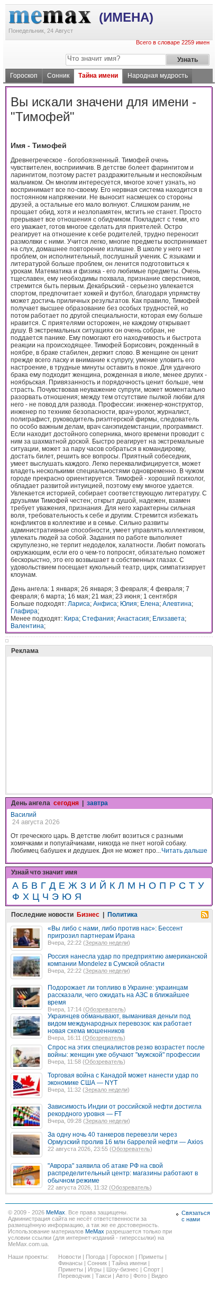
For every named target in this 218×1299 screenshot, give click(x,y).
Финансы (70, 1263)
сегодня (66, 803)
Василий (24, 814)
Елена (149, 603)
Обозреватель (104, 1009)
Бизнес (88, 914)
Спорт (151, 1269)
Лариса (79, 603)
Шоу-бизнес (122, 1269)
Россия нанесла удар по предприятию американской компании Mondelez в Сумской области (127, 960)
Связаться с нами (195, 1216)
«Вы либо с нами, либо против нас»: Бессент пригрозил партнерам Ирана (115, 932)
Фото (140, 1276)
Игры (95, 1269)
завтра (97, 803)
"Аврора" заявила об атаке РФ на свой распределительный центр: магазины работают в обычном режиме (123, 1173)
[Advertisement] (90, 698)
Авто (122, 1276)
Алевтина (177, 603)
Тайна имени (98, 75)
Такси (103, 1276)
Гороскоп (24, 75)
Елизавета (168, 618)
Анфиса (105, 603)
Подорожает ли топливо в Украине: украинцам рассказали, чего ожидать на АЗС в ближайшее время (118, 995)
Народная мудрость (158, 75)
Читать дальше (184, 850)
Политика (122, 914)
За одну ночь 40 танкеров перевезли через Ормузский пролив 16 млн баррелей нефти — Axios (125, 1138)
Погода (95, 1257)
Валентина (27, 626)
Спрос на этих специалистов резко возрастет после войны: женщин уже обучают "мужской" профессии (126, 1051)
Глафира (24, 611)
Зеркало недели (106, 942)
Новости (69, 1257)
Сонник (58, 75)
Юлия (128, 603)
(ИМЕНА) (126, 17)
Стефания (98, 618)
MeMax (55, 1212)
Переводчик (74, 1276)
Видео (159, 1276)
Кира (71, 618)
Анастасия (133, 618)
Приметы (151, 1257)
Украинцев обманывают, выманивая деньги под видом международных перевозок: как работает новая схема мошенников (120, 1023)
